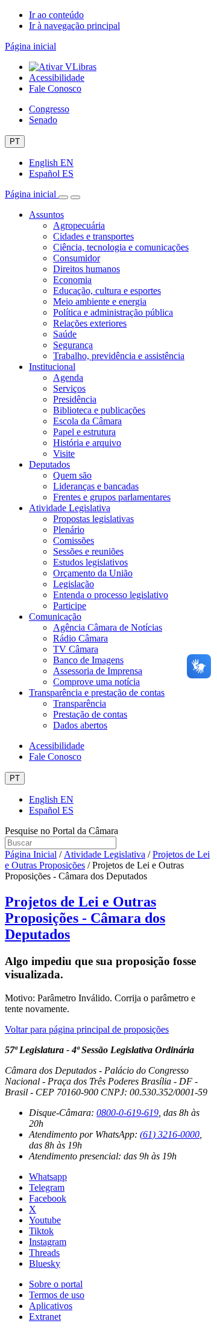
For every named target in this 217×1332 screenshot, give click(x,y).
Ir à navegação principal (74, 26)
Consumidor (76, 258)
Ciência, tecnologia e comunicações (121, 247)
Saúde (65, 334)
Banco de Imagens (88, 660)
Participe (69, 606)
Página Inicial (31, 854)
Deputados (49, 464)
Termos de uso (56, 1295)
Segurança (73, 345)
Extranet (45, 1316)
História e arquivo (87, 443)
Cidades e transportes (93, 236)
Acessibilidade (56, 77)
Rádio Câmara (80, 638)
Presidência (74, 399)
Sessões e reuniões (88, 551)
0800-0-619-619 (127, 1112)
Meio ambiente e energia (99, 301)
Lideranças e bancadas (96, 486)
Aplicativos (50, 1306)
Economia (72, 280)
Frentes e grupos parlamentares (112, 497)
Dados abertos (80, 725)
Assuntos (46, 214)
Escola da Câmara (87, 421)
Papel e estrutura (84, 432)
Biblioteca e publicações (99, 410)
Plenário (68, 529)
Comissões (73, 540)
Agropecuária (79, 225)
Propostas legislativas (93, 519)
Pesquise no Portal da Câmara (61, 831)
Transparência (79, 703)
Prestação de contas (90, 714)
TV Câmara (75, 649)
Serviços (69, 388)
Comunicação (55, 616)
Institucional (52, 367)
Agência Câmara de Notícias (107, 627)
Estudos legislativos (90, 562)
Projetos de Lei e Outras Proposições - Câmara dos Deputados (85, 918)
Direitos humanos (86, 269)
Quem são (72, 475)
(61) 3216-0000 (170, 1134)
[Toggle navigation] (63, 197)
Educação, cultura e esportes (107, 290)
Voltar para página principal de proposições (87, 1029)
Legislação (73, 584)
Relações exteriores (90, 323)
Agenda (68, 377)
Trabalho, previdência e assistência (118, 356)
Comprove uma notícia (96, 682)
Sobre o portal (56, 1284)
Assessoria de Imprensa (97, 671)
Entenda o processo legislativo (110, 595)
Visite (64, 453)
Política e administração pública (113, 312)
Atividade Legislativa (69, 508)
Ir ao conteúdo (56, 15)
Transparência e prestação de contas (97, 692)
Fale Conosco (55, 88)
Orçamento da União (93, 573)
